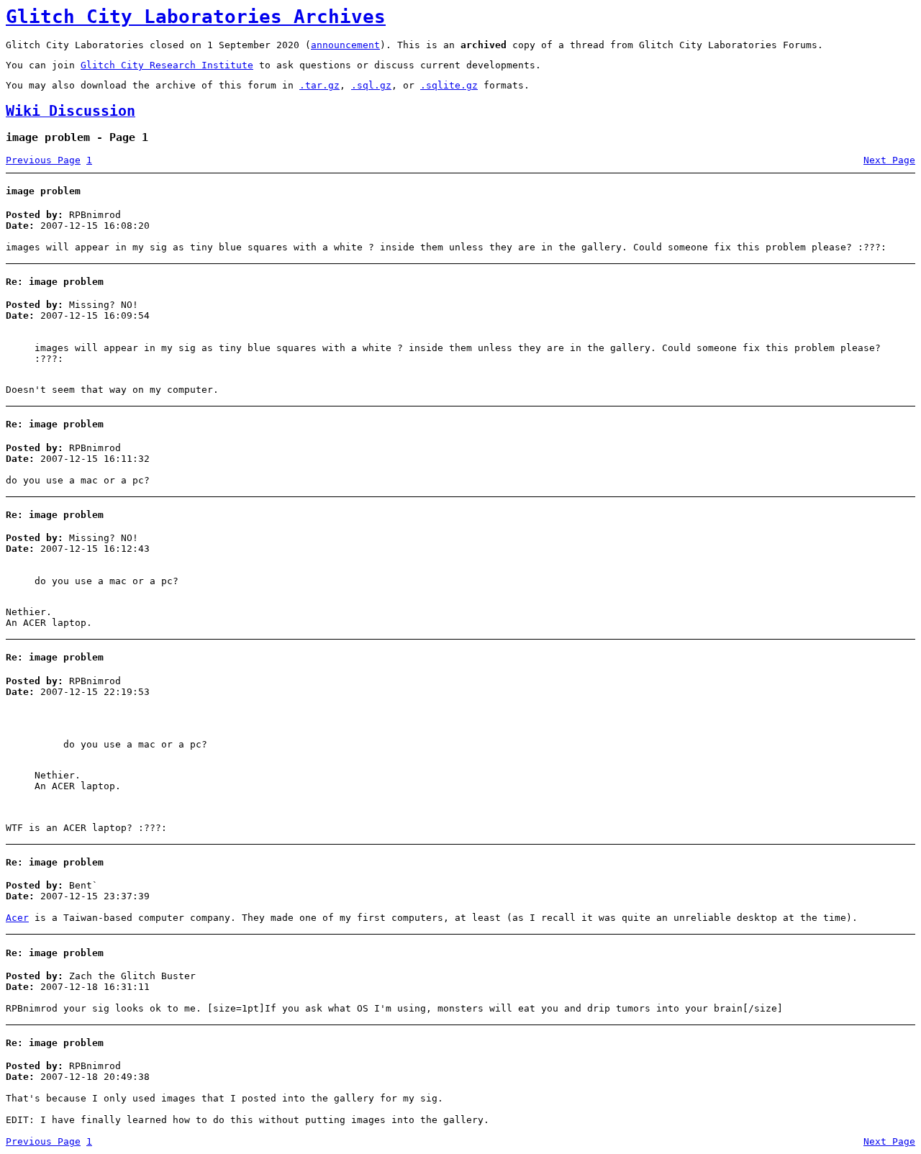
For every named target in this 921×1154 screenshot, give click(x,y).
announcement (345, 45)
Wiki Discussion (70, 111)
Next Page (889, 160)
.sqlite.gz (449, 85)
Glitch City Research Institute (167, 65)
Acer (17, 917)
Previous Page (43, 160)
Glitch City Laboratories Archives (196, 16)
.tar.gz (319, 85)
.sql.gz (371, 85)
